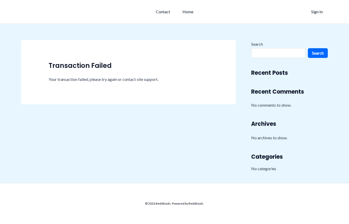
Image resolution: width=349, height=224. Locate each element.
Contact (163, 11)
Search (257, 44)
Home (187, 11)
